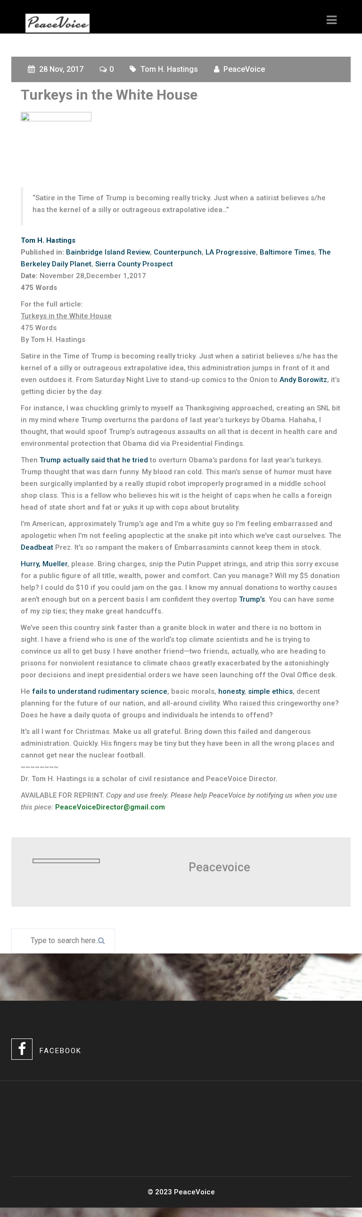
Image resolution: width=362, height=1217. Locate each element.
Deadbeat (37, 547)
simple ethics (270, 691)
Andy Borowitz (303, 379)
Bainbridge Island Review (108, 252)
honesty (231, 691)
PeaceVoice (244, 69)
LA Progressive (231, 252)
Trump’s (252, 599)
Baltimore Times (287, 252)
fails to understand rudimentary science (99, 691)
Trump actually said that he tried (94, 460)
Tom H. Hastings (169, 69)
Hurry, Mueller (44, 564)
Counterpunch (178, 252)
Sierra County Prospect (134, 264)
